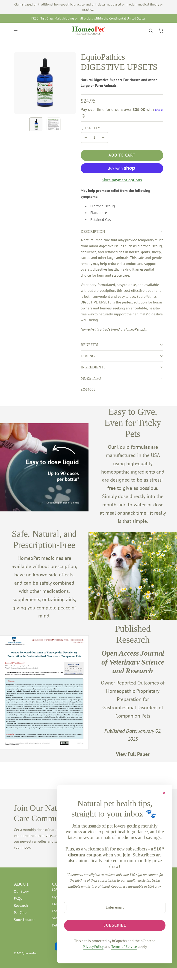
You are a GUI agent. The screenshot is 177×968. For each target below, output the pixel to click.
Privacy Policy (93, 946)
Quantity (90, 128)
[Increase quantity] (103, 137)
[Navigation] (15, 30)
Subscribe (114, 925)
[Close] (164, 793)
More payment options (122, 179)
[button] (17, 83)
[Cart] (161, 30)
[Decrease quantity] (86, 137)
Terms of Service (124, 946)
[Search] (151, 30)
